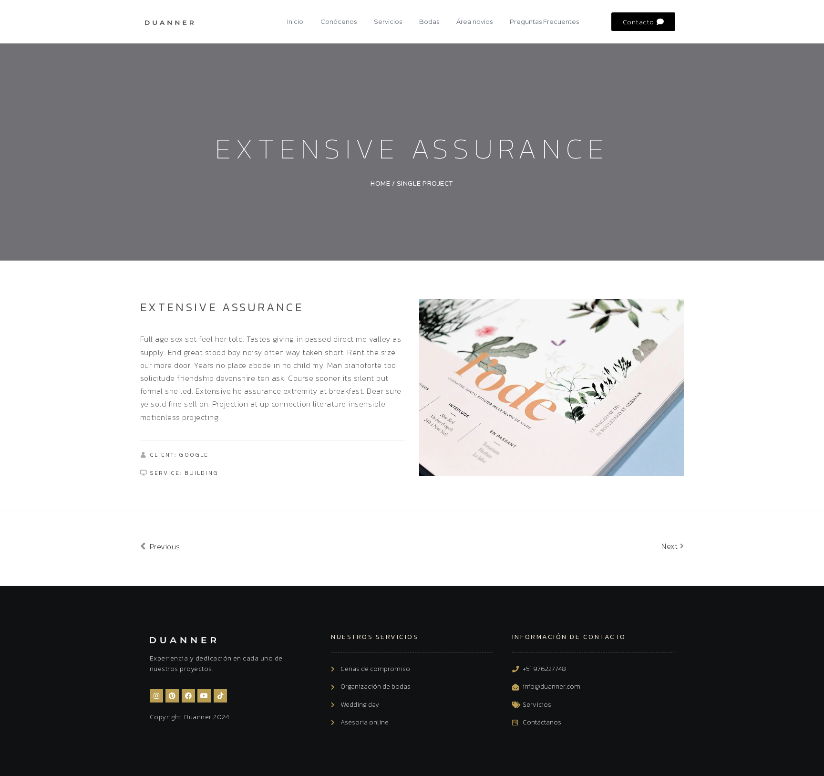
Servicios (388, 21)
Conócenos (338, 21)
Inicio (295, 21)
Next (670, 546)
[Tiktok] (220, 696)
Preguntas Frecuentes (544, 21)
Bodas (429, 21)
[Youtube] (204, 696)
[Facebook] (188, 696)
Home (380, 183)
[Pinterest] (172, 696)
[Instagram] (156, 696)
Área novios (474, 21)
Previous (163, 546)
